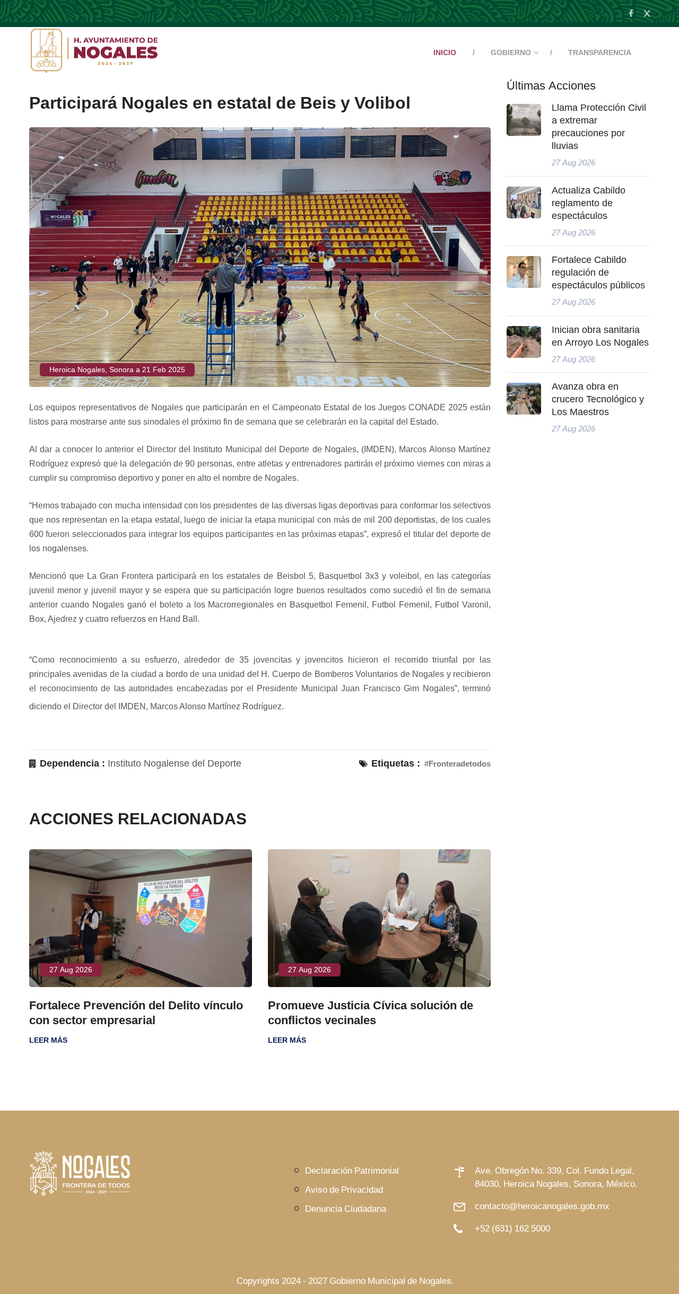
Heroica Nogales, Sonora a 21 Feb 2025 (117, 369)
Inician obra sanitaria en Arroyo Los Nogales (600, 336)
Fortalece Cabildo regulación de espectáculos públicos (598, 272)
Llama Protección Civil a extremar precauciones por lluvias (599, 127)
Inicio (444, 52)
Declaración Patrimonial (352, 1170)
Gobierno (511, 52)
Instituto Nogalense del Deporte (174, 763)
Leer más (220, 1040)
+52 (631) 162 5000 (512, 1228)
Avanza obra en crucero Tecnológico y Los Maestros (598, 399)
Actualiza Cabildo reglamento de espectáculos (588, 203)
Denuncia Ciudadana (345, 1208)
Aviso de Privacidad (344, 1189)
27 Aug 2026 (242, 969)
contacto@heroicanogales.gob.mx (542, 1205)
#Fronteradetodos (457, 764)
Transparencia (599, 52)
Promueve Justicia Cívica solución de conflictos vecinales (303, 1012)
